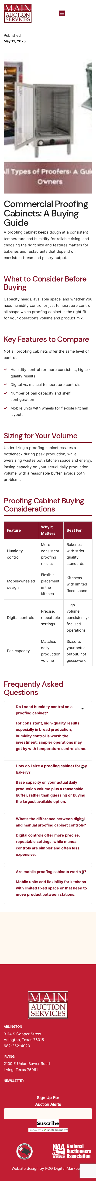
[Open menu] (62, 13)
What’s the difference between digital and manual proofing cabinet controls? (51, 836)
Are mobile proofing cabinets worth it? (51, 883)
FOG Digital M (57, 1168)
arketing (77, 1168)
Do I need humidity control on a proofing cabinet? (51, 727)
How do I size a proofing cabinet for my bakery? (51, 784)
